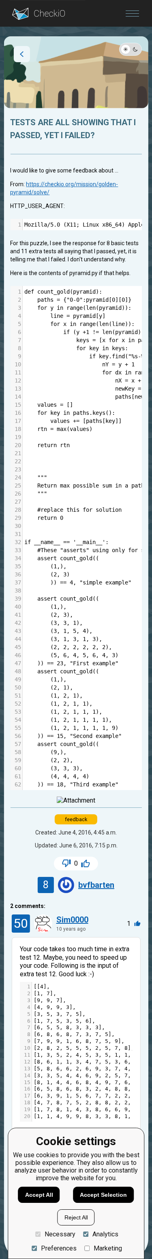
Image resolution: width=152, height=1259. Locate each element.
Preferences (58, 1248)
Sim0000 (72, 920)
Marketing (108, 1248)
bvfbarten (96, 885)
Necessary (60, 1234)
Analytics (105, 1234)
